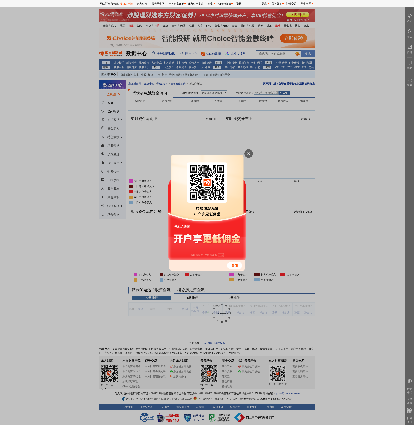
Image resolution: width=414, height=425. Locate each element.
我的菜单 (276, 3)
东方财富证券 (176, 3)
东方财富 (142, 3)
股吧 (238, 3)
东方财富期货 (196, 3)
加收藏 (115, 3)
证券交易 (291, 3)
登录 (264, 3)
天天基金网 (158, 3)
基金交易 (306, 3)
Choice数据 (224, 3)
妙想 (210, 3)
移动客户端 (126, 3)
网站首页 (105, 3)
